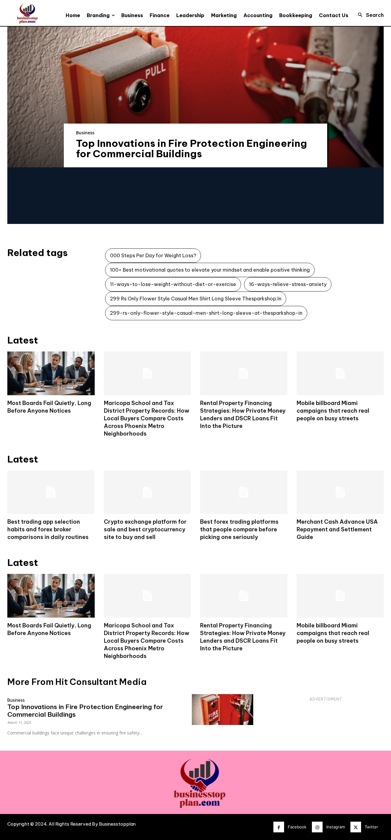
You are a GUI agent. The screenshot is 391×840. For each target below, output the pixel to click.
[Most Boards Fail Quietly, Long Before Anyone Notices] (51, 373)
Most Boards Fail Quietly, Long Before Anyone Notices (49, 629)
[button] (369, 15)
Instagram (335, 826)
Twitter (371, 826)
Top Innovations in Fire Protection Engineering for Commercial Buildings (191, 148)
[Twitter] (355, 827)
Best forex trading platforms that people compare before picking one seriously (239, 529)
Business (85, 133)
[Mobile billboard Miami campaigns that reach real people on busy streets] (340, 373)
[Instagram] (317, 827)
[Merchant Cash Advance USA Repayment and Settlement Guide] (340, 492)
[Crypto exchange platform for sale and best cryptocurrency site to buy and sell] (147, 492)
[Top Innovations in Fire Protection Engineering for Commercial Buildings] (195, 97)
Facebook (297, 826)
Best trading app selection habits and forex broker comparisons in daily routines (48, 529)
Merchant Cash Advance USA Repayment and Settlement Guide (337, 529)
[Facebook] (278, 827)
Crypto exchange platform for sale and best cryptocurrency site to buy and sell (145, 529)
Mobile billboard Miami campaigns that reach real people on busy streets (333, 411)
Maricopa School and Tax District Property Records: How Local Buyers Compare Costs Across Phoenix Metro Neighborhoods (146, 418)
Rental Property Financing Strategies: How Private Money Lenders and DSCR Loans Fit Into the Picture (243, 637)
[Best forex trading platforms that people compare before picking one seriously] (243, 492)
